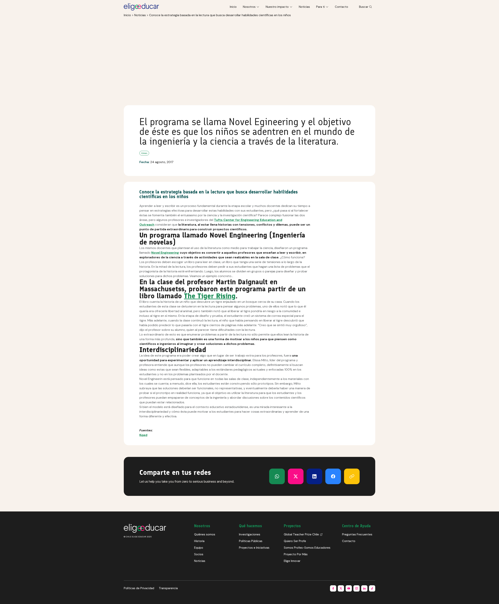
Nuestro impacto (277, 7)
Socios (198, 554)
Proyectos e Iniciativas (254, 548)
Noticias (304, 7)
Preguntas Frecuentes (357, 534)
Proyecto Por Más (296, 554)
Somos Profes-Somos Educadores (307, 548)
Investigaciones (249, 534)
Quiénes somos (204, 534)
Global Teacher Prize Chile (301, 534)
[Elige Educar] (141, 7)
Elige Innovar (292, 561)
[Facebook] (333, 476)
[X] (277, 476)
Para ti (320, 7)
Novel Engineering (165, 253)
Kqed (143, 435)
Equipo (198, 548)
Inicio (233, 7)
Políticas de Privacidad (139, 588)
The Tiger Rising (209, 296)
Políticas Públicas (250, 541)
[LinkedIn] (314, 476)
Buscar (363, 7)
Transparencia (168, 588)
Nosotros (249, 7)
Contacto (341, 7)
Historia (199, 541)
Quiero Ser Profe (295, 541)
